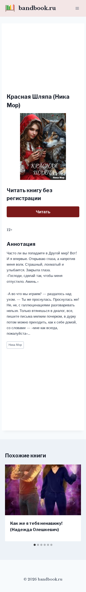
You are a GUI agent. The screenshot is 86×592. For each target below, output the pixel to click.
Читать (43, 211)
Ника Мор (15, 345)
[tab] (35, 545)
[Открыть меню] (77, 8)
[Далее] (73, 503)
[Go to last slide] (12, 503)
